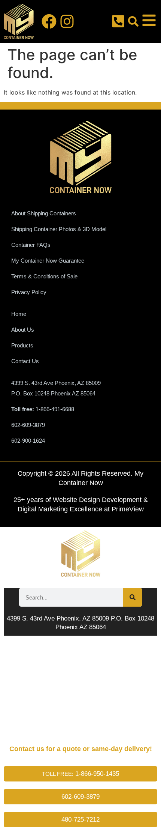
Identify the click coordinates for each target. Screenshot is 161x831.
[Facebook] (49, 21)
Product (26, 692)
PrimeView (128, 509)
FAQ (16, 710)
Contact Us (31, 728)
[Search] (132, 597)
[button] (133, 21)
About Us (26, 674)
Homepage (28, 656)
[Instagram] (67, 21)
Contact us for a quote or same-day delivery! (80, 749)
